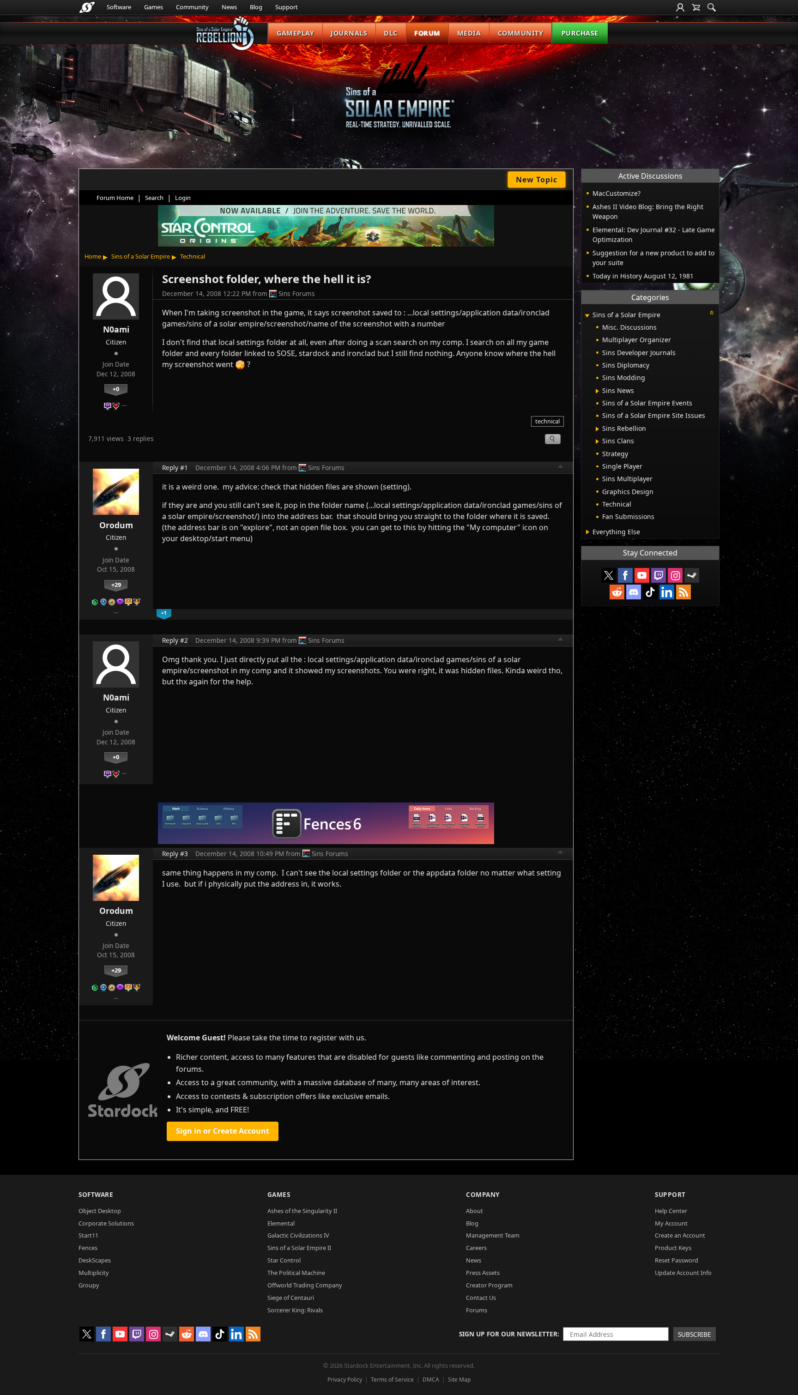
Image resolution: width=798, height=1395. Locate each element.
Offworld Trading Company (304, 1285)
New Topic (536, 180)
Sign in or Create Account (222, 1131)
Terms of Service (392, 1379)
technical (547, 421)
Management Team (493, 1235)
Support (286, 7)
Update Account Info (683, 1272)
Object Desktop (100, 1211)
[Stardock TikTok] (650, 592)
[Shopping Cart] (696, 7)
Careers (476, 1248)
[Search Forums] (712, 7)
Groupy (89, 1285)
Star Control (284, 1260)
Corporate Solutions (106, 1223)
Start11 (88, 1235)
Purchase (580, 33)
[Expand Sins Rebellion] (597, 429)
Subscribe (694, 1334)
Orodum (116, 525)
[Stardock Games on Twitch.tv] (658, 575)
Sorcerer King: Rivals (295, 1310)
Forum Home (115, 197)
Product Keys (673, 1248)
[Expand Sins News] (597, 391)
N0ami (116, 329)
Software (119, 7)
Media (469, 33)
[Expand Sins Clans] (597, 441)
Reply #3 (175, 853)
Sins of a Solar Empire (140, 256)
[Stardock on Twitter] (608, 575)
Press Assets (483, 1272)
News (229, 7)
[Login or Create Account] (680, 7)
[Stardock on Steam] (691, 575)
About (474, 1211)
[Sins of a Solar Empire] (399, 94)
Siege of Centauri (290, 1297)
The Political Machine (296, 1272)
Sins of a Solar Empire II (299, 1248)
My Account (671, 1223)
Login (183, 197)
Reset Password (676, 1260)
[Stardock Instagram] (675, 575)
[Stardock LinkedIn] (667, 592)
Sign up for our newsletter (508, 1333)
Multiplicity (94, 1272)
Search (154, 197)
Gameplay (295, 33)
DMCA (431, 1379)
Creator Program (489, 1285)
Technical (192, 256)
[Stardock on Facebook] (625, 575)
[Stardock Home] (87, 7)
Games (153, 7)
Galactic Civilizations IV (298, 1235)
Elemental (281, 1223)
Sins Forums (296, 293)
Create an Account (680, 1235)
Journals (349, 33)
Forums (476, 1310)
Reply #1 (175, 467)
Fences (88, 1248)
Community (192, 7)
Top (560, 468)
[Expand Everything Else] (587, 532)
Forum (427, 33)
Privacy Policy (344, 1379)
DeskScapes (95, 1260)
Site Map (459, 1379)
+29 (116, 584)
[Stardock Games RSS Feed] (683, 592)
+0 (116, 389)
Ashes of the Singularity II (302, 1211)
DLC (391, 33)
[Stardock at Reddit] (617, 592)
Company (483, 1194)
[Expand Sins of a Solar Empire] (587, 315)
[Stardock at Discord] (633, 592)
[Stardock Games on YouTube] (642, 575)
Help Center (671, 1211)
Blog (256, 7)
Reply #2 (175, 640)
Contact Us (481, 1297)
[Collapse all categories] (711, 312)
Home (93, 256)
